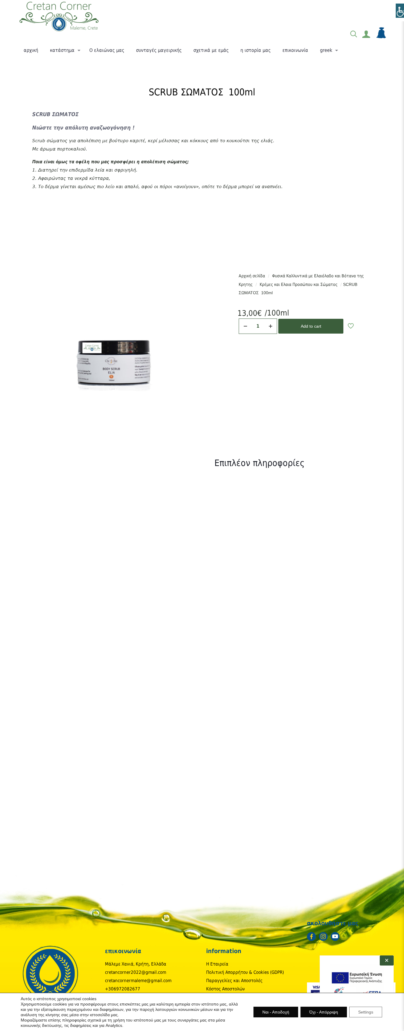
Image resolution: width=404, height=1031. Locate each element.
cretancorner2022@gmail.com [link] (135, 972)
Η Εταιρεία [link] (217, 964)
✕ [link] (386, 960)
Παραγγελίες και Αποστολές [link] (234, 980)
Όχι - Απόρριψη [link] (323, 1012)
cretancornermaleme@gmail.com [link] (138, 980)
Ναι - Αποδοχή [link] (275, 1012)
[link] (59, 16)
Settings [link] (365, 1012)
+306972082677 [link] (122, 989)
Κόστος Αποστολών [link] (225, 989)
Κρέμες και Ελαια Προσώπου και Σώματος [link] (298, 284)
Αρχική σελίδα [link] (252, 275)
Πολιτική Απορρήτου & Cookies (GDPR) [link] (245, 972)
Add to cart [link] (311, 326)
